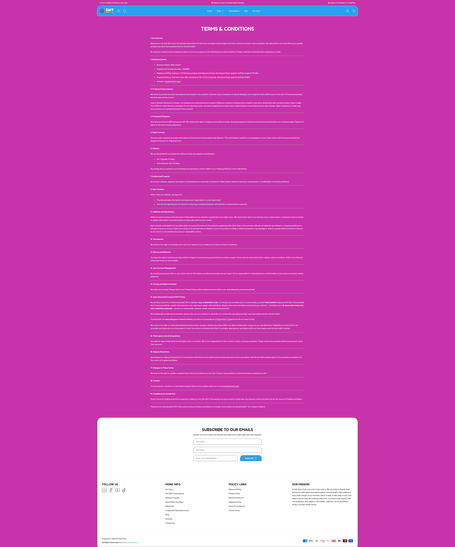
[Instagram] (104, 490)
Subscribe (249, 458)
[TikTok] (124, 490)
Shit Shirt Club (121, 539)
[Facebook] (111, 490)
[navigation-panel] (118, 11)
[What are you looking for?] (124, 11)
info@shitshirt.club (172, 81)
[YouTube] (117, 490)
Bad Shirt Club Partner (128, 542)
